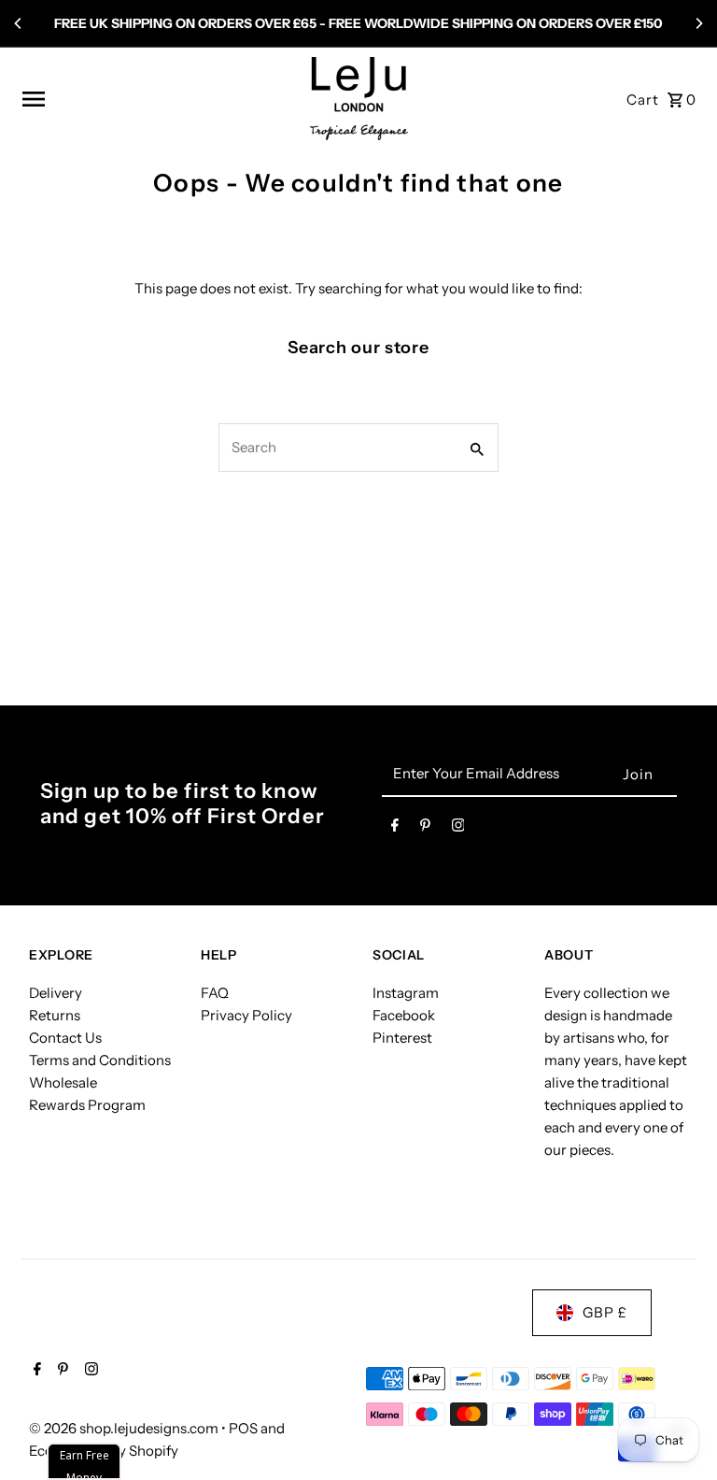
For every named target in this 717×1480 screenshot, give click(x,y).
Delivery (55, 993)
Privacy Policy (246, 1015)
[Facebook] (395, 829)
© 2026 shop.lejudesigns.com (125, 1428)
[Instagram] (458, 829)
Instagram (406, 993)
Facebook (404, 1015)
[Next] (698, 23)
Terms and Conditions (100, 1060)
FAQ (215, 993)
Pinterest (402, 1037)
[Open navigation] (159, 99)
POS (243, 1428)
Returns (54, 1015)
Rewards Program (87, 1105)
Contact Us (65, 1037)
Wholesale (63, 1082)
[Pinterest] (425, 829)
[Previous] (19, 23)
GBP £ (605, 1312)
